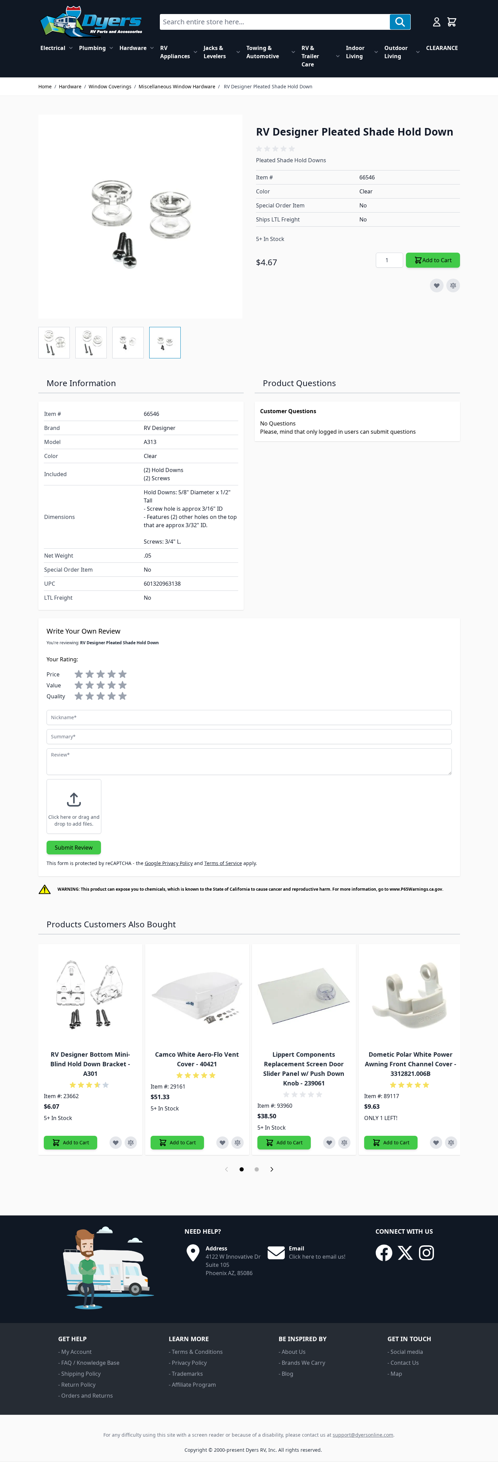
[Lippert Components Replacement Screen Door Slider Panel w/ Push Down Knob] (303, 996)
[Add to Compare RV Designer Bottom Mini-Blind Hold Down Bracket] (131, 1142)
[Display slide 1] (241, 1169)
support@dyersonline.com (363, 1435)
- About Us (292, 1352)
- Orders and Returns (85, 1395)
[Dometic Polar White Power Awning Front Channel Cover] (410, 996)
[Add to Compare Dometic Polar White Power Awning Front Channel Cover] (451, 1142)
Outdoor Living (396, 52)
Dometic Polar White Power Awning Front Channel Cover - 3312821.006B (410, 1064)
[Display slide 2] (256, 1169)
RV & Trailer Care (310, 56)
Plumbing (92, 48)
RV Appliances (175, 52)
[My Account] (436, 21)
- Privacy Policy (188, 1362)
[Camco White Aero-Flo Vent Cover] (197, 996)
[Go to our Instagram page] (426, 1252)
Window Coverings (110, 86)
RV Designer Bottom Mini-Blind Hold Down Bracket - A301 (90, 1064)
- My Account (75, 1352)
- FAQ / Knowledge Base (88, 1362)
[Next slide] (271, 1169)
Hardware (132, 48)
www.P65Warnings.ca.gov (416, 889)
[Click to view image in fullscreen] (140, 217)
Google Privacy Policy (169, 863)
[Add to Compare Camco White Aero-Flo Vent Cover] (237, 1142)
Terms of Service (223, 863)
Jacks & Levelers (215, 52)
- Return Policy (76, 1384)
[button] (276, 149)
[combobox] (275, 21)
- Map (394, 1373)
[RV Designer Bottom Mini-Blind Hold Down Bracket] (90, 996)
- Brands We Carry (302, 1362)
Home (45, 86)
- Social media (405, 1352)
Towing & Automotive (262, 52)
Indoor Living (355, 52)
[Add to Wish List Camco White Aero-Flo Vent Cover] (222, 1142)
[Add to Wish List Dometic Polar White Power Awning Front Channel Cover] (436, 1142)
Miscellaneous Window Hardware (177, 86)
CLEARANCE (442, 48)
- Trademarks (186, 1373)
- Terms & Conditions (196, 1352)
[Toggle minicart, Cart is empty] (451, 21)
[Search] (400, 21)
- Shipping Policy (79, 1373)
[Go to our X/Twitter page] (405, 1252)
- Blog (286, 1373)
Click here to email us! (317, 1256)
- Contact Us (403, 1362)
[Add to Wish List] (437, 285)
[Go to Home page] (90, 22)
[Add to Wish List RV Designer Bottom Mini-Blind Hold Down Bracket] (116, 1142)
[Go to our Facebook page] (384, 1252)
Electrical (52, 48)
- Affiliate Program (192, 1384)
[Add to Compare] (453, 285)
